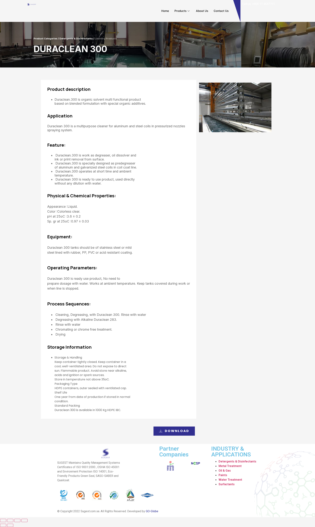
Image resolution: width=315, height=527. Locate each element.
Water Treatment (230, 479)
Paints (223, 475)
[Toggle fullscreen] (17, 520)
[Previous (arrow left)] (3, 525)
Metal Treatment (230, 466)
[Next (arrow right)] (10, 525)
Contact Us (221, 11)
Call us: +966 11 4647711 (258, 4)
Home (165, 11)
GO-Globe (152, 511)
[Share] (10, 520)
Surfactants (227, 484)
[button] (174, 431)
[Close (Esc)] (3, 520)
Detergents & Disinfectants (237, 461)
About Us (202, 11)
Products (180, 11)
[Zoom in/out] (24, 520)
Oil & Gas (225, 470)
